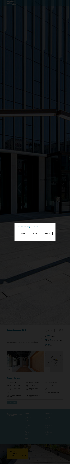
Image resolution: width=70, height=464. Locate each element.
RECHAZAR (23, 233)
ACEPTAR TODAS (47, 233)
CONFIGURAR (35, 233)
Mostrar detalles (35, 238)
